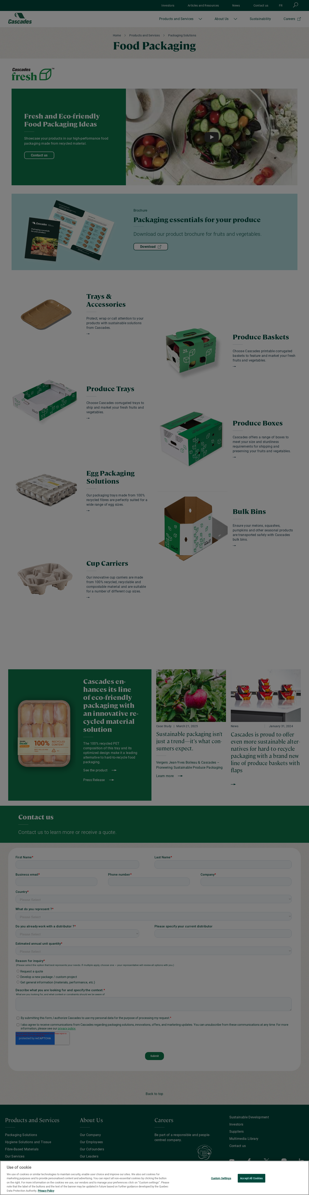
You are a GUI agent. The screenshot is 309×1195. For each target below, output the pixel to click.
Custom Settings (221, 1178)
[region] (154, 1178)
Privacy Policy (46, 1190)
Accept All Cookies (251, 1178)
